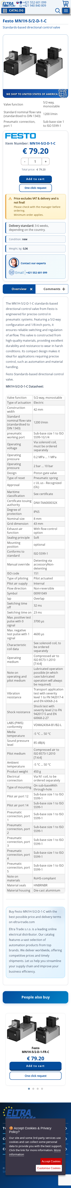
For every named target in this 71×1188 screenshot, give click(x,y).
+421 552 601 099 (36, 272)
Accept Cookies (51, 1161)
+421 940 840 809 (34, 5)
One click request (35, 188)
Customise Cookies (49, 1168)
